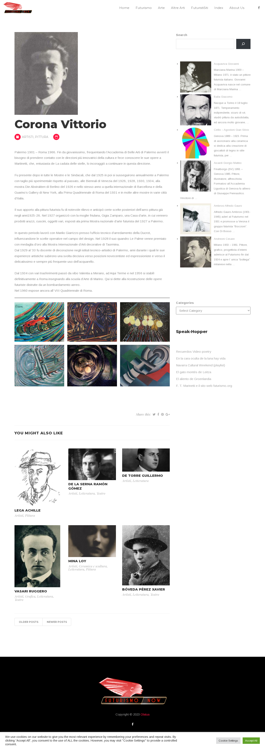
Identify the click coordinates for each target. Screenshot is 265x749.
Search (181, 35)
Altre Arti (178, 8)
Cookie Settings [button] (228, 740)
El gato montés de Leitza (193, 372)
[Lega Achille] (38, 477)
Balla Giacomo (223, 96)
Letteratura (87, 493)
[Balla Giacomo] (195, 109)
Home (124, 8)
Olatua (145, 714)
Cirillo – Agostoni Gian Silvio (231, 129)
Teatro (100, 493)
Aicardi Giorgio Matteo (228, 162)
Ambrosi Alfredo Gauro (228, 205)
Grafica (30, 596)
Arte (161, 8)
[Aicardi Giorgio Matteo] (195, 176)
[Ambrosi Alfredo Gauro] (195, 218)
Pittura (41, 137)
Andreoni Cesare (224, 238)
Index (218, 8)
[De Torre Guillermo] (146, 459)
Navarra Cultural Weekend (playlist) (200, 365)
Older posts (28, 621)
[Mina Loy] (92, 541)
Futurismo (144, 8)
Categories (185, 302)
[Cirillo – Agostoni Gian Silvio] (195, 142)
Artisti (28, 137)
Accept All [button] (251, 740)
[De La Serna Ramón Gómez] (92, 464)
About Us (236, 8)
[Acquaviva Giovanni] (195, 76)
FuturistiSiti (199, 8)
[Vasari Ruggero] (37, 556)
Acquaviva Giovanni (226, 63)
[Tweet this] (154, 414)
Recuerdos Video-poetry (193, 351)
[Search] (243, 44)
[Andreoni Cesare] (195, 251)
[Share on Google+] (168, 414)
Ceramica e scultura (93, 566)
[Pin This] (162, 414)
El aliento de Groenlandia (193, 379)
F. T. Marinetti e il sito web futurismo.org (204, 385)
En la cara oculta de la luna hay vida (200, 358)
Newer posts (57, 621)
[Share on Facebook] (158, 414)
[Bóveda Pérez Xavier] (146, 555)
